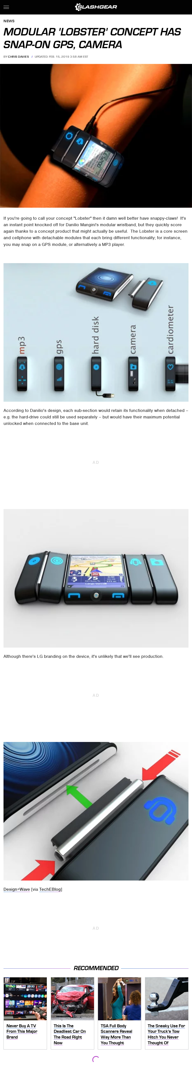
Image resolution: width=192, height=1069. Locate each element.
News (9, 21)
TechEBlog (50, 889)
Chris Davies (18, 56)
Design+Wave (17, 889)
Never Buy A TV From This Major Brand (21, 1031)
